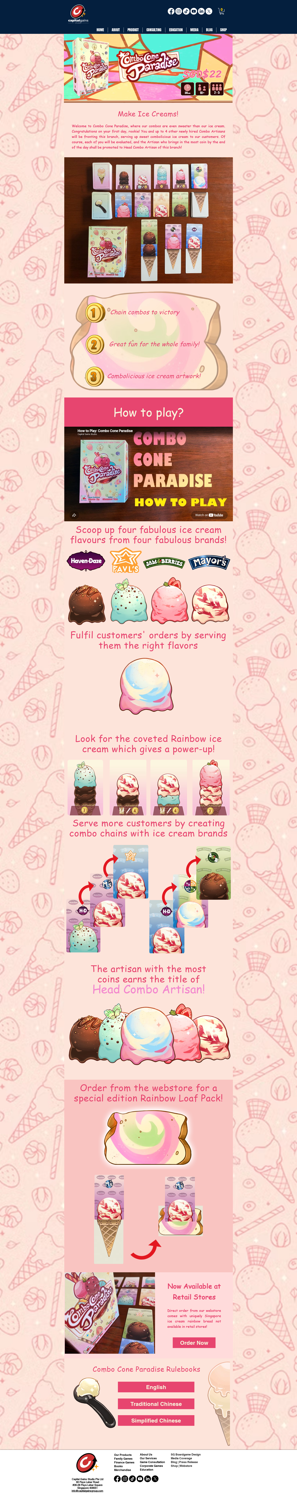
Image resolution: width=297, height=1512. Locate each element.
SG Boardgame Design (186, 1454)
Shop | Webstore (181, 1466)
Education (146, 1469)
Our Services (148, 1458)
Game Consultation (152, 1462)
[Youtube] (193, 11)
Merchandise (122, 1470)
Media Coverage (181, 1458)
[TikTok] (186, 11)
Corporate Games (151, 1466)
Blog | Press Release (184, 1462)
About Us (146, 1454)
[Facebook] (171, 11)
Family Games (123, 1458)
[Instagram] (178, 11)
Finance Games (124, 1462)
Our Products (123, 1455)
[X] (209, 11)
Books (118, 1466)
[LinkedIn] (201, 11)
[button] (222, 11)
